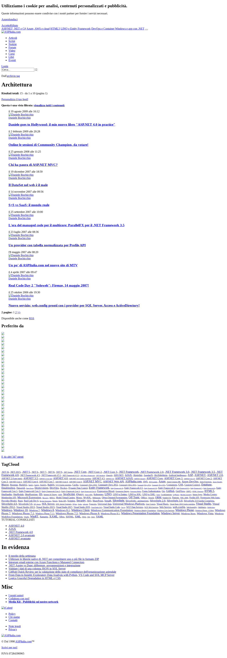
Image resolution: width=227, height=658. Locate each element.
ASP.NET (7, 28)
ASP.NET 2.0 (215, 475)
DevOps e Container (103, 28)
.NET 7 (43, 472)
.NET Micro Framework (87, 475)
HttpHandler (6, 494)
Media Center (210, 494)
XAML (53, 516)
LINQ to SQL (134, 494)
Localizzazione (166, 494)
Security (81, 500)
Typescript (92, 504)
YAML (99, 516)
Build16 (51, 485)
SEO (89, 501)
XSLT (93, 517)
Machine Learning (185, 494)
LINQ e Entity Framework (76, 28)
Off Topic (134, 497)
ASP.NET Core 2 (204, 478)
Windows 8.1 (62, 510)
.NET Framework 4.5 (30, 475)
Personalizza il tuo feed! (14, 99)
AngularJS (148, 475)
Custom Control (192, 484)
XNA (84, 517)
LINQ (108, 494)
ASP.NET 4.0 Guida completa (80, 479)
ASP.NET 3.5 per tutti (45, 479)
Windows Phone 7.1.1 (44, 513)
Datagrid (20, 488)
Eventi (12, 60)
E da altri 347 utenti (12, 456)
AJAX (128, 475)
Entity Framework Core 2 (29, 491)
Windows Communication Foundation (112, 510)
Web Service (165, 507)
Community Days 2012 (108, 485)
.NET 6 (34, 472)
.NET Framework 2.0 (152, 472)
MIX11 (52, 498)
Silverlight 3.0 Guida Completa (199, 500)
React (20, 501)
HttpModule (18, 494)
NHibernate (96, 498)
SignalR (107, 501)
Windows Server (170, 513)
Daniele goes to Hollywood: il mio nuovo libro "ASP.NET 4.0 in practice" (62, 124)
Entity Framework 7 (196, 488)
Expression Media (135, 491)
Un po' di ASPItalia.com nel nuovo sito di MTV (43, 265)
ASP (190, 475)
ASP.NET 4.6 (110, 479)
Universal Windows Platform (129, 503)
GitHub (170, 491)
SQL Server (48, 503)
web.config (179, 507)
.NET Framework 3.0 (177, 471)
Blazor (5, 484)
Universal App (104, 504)
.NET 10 (5, 472)
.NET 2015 (15, 472)
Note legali (15, 626)
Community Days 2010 (88, 485)
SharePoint (98, 500)
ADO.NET (118, 475)
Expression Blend (105, 491)
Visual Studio (203, 503)
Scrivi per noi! (9, 647)
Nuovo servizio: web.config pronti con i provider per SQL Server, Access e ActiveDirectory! (74, 305)
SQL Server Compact (63, 504)
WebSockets (210, 507)
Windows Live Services (165, 510)
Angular (137, 475)
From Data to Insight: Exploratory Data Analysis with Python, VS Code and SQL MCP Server (61, 574)
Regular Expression (45, 501)
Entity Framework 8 (209, 488)
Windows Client (80, 510)
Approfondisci (9, 19)
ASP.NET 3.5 (30, 478)
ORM (158, 497)
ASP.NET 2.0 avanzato (22, 535)
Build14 (36, 485)
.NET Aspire (67, 472)
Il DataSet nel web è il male (28, 185)
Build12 (23, 484)
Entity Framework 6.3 (182, 488)
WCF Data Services (134, 507)
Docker (63, 488)
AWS (145, 481)
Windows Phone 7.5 (67, 513)
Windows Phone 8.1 (110, 513)
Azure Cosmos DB (173, 482)
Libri (11, 56)
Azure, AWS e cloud (38, 28)
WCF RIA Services (151, 507)
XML (78, 516)
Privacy (13, 629)
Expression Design (122, 491)
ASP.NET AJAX (124, 478)
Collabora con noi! (19, 598)
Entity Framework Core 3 (51, 491)
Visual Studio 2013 (25, 507)
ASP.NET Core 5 (15, 482)
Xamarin (44, 516)
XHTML (69, 517)
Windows (6, 510)
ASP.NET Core (154, 478)
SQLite (75, 504)
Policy (12, 613)
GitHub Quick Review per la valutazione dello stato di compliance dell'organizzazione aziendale (62, 571)
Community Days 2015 (158, 485)
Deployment (41, 487)
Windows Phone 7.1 (23, 513)
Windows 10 (20, 510)
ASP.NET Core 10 (189, 479)
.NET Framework (129, 471)
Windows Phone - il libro (204, 510)
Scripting (71, 501)
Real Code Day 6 (31, 501)
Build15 (43, 485)
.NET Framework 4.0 (21, 532)
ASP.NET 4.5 (98, 478)
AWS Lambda (153, 482)
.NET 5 (26, 472)
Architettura (160, 475)
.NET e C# (19, 28)
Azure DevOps (190, 481)
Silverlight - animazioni (137, 500)
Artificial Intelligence (177, 475)
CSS (180, 484)
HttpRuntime (31, 494)
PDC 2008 (184, 498)
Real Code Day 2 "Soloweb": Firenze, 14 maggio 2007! (49, 285)
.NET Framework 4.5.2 (70, 475)
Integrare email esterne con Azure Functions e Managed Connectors (46, 562)
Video (12, 50)
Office (144, 497)
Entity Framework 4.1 (133, 488)
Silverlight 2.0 (157, 500)
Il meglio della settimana (22, 555)
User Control (150, 504)
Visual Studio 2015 (45, 507)
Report (54, 501)
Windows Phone (184, 510)
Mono (79, 497)
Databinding (8, 487)
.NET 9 (59, 472)
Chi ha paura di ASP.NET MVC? (33, 165)
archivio (13, 75)
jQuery (80, 494)
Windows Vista (205, 513)
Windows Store (188, 513)
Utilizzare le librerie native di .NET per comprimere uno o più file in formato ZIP (54, 559)
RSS (31, 318)
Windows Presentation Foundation (140, 513)
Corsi (12, 53)
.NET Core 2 (95, 472)
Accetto (5, 25)
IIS (40, 494)
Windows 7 (34, 510)
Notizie (13, 44)
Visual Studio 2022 (96, 507)
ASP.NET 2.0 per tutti (11, 478)
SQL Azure (37, 504)
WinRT (34, 516)
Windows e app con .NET (129, 28)
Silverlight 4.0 (9, 503)
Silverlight (118, 500)
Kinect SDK (88, 494)
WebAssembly (192, 507)
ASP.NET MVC (92, 481)
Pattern (175, 497)
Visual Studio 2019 (82, 507)
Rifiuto (14, 25)
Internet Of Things (50, 494)
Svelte (80, 504)
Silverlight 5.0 (25, 504)
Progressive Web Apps (210, 497)
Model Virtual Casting (65, 497)
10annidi (109, 475)
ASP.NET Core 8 (61, 482)
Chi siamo (14, 616)
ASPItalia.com (133, 481)
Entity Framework (99, 487)
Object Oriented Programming (114, 497)
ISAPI (60, 494)
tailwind (85, 504)
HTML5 (55, 28)
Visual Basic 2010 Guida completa (182, 504)
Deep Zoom (29, 488)
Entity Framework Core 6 (88, 491)
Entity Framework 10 (117, 488)
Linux (158, 494)
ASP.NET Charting (139, 479)
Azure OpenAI (217, 482)
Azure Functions (205, 482)
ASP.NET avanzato (20, 538)
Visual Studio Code (111, 507)
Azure (162, 481)
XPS (88, 517)
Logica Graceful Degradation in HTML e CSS (35, 578)
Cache (75, 484)
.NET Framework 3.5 (203, 471)
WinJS (26, 517)
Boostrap (14, 485)
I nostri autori (16, 595)
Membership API (8, 497)
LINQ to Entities (120, 494)
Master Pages (197, 494)
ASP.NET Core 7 (46, 481)
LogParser (176, 494)
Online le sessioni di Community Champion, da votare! (48, 145)
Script (12, 41)
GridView (180, 491)
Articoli (13, 37)
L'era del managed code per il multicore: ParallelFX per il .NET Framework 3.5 (66, 225)
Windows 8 (47, 510)
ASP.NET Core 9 (75, 482)
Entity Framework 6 (166, 488)
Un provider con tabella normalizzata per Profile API (47, 245)
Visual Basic (162, 504)
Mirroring (45, 498)
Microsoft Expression (29, 497)
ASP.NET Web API (113, 481)
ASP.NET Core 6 (30, 481)
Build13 (31, 485)
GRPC (188, 491)
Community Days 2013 (127, 485)
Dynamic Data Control (77, 488)
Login (4, 66)
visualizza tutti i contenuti (49, 105)
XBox (61, 517)
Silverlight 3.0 (174, 500)
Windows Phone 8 (89, 513)
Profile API (194, 497)
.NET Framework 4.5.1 (51, 475)
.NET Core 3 (110, 472)
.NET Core (80, 471)
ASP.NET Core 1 (173, 478)
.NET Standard (100, 475)
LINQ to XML (148, 494)
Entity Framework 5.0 (150, 488)
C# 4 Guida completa (63, 485)
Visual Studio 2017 (64, 507)
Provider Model (8, 500)
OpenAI (151, 498)
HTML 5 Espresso (197, 491)
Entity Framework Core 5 (70, 491)
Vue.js (123, 507)
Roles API (62, 501)
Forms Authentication (151, 491)
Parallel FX (167, 498)
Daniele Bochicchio (20, 117)
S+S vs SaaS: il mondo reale (29, 205)
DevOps (54, 487)
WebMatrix (202, 507)
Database (206, 484)
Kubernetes (98, 494)
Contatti (13, 620)
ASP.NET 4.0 (60, 478)
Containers (172, 484)
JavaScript (69, 494)
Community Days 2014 (144, 485)
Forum (12, 47)
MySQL (87, 497)
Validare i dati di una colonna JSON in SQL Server (37, 568)
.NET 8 (51, 472)
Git (163, 491)
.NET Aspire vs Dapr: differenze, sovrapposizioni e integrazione (44, 565)
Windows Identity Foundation (145, 510)
